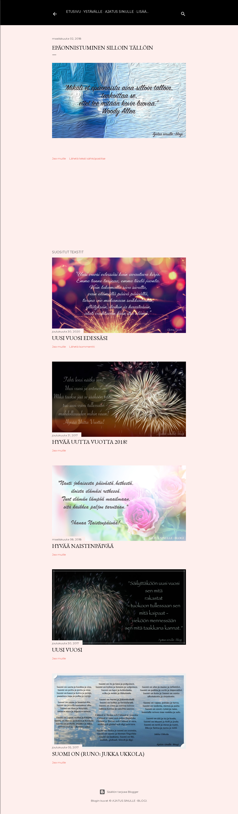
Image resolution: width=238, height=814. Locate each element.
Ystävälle (92, 12)
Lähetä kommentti (82, 346)
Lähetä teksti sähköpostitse (87, 158)
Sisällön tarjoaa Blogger (123, 792)
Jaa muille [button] (59, 158)
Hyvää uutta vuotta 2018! (89, 441)
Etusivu (73, 12)
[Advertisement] (119, 205)
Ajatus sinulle (119, 12)
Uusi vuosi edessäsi (80, 338)
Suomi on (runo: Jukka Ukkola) (98, 753)
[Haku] (183, 12)
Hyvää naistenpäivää (83, 545)
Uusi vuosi (67, 649)
